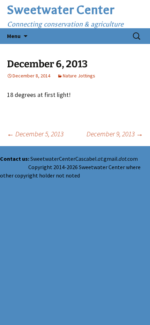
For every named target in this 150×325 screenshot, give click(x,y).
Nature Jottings (79, 76)
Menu (14, 35)
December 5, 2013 (35, 133)
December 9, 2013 (115, 133)
